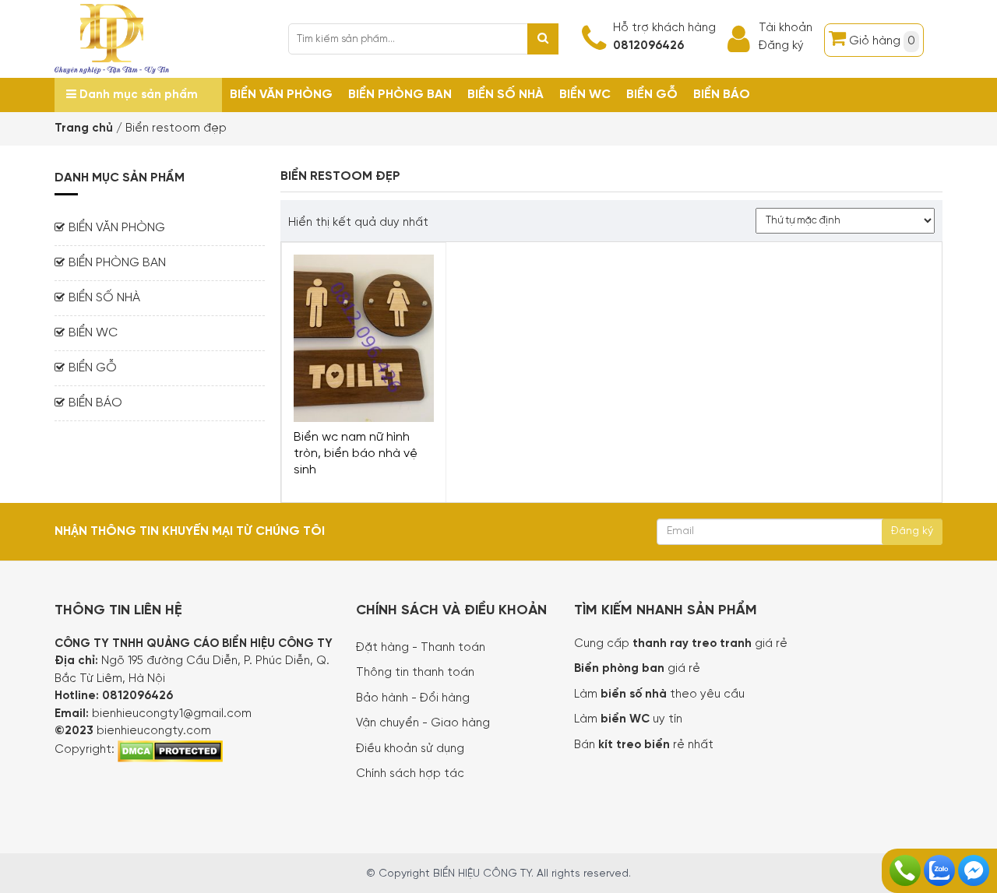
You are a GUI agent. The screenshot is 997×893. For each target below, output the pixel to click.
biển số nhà (632, 694)
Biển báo (721, 94)
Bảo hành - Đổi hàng (413, 698)
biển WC (627, 719)
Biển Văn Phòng (281, 94)
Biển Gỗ (652, 94)
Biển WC (585, 94)
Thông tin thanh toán (415, 672)
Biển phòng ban (400, 94)
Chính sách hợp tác (410, 774)
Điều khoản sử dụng (410, 749)
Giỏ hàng (882, 41)
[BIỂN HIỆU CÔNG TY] (112, 37)
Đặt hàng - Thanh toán (420, 648)
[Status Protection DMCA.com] (170, 750)
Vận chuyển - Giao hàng (423, 723)
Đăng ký (781, 46)
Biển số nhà (505, 94)
